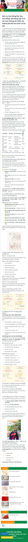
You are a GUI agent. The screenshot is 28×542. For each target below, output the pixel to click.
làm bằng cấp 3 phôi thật (14, 476)
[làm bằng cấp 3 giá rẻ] (5, 516)
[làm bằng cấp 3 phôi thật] (5, 478)
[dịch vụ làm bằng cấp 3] (5, 472)
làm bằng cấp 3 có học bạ (15, 497)
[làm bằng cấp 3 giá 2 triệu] (5, 483)
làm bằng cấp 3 (11, 84)
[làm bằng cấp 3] (5, 493)
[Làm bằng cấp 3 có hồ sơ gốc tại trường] (5, 488)
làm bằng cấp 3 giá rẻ (14, 515)
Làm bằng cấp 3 (6, 315)
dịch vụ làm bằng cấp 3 (14, 471)
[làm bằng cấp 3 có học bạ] (5, 498)
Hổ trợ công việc (5, 507)
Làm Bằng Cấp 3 (15, 252)
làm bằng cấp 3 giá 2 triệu (15, 481)
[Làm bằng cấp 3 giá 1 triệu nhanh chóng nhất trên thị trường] (5, 504)
